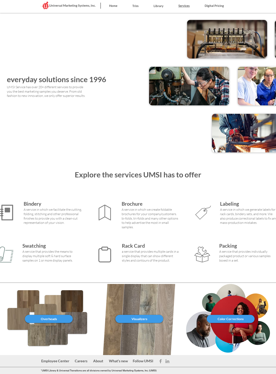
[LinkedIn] (167, 361)
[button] (143, 361)
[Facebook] (160, 361)
